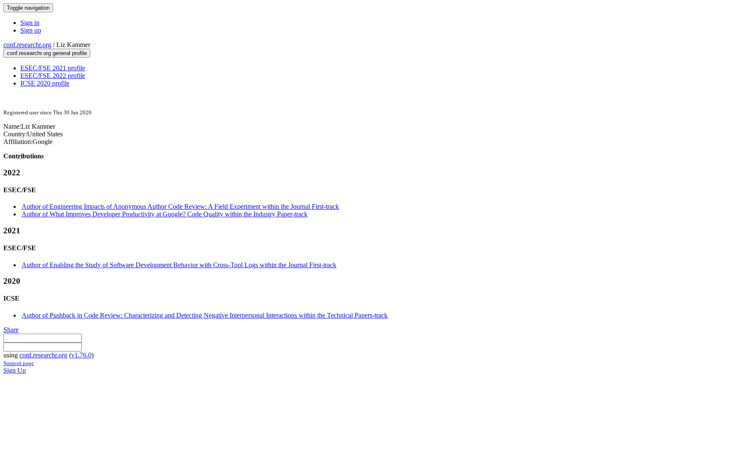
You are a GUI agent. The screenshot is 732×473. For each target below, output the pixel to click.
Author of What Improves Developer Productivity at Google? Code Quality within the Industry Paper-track (165, 214)
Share (11, 329)
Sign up (30, 30)
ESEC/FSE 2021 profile (52, 68)
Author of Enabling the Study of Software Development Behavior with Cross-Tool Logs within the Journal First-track (179, 264)
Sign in (29, 22)
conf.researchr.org (27, 44)
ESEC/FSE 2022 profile (52, 75)
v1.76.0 (81, 355)
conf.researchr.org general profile (47, 53)
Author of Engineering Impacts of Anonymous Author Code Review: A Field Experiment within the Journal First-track (180, 206)
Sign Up (14, 370)
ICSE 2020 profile (44, 83)
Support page (18, 363)
